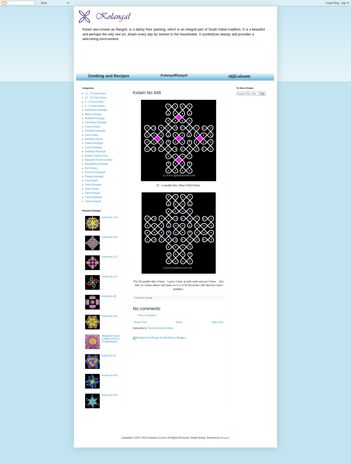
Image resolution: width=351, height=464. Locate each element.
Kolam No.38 (109, 296)
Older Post (217, 322)
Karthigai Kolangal (95, 151)
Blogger (225, 437)
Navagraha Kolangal (96, 163)
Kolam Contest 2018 (96, 155)
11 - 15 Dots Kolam (95, 93)
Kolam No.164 (110, 316)
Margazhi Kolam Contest (98, 159)
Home (179, 322)
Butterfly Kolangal (95, 118)
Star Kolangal (92, 193)
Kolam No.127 (110, 276)
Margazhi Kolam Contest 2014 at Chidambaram (111, 338)
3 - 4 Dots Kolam (94, 101)
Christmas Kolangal (96, 122)
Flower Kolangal (94, 143)
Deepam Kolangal (95, 130)
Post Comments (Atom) (160, 328)
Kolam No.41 (109, 355)
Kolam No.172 (110, 256)
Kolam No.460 (110, 375)
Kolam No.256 (110, 395)
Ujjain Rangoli (93, 201)
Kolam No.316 (110, 237)
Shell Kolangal (93, 184)
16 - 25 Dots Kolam (95, 97)
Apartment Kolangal (96, 110)
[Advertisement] (156, 56)
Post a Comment (147, 315)
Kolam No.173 (110, 217)
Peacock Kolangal (95, 172)
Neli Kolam (91, 168)
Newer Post (140, 322)
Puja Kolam (91, 180)
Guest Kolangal (93, 147)
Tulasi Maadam (93, 197)
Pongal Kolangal (94, 176)
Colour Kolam (92, 126)
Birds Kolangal (93, 114)
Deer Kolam (91, 135)
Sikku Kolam (92, 188)
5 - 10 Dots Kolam (95, 106)
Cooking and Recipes (108, 76)
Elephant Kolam (94, 139)
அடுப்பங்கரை (239, 76)
